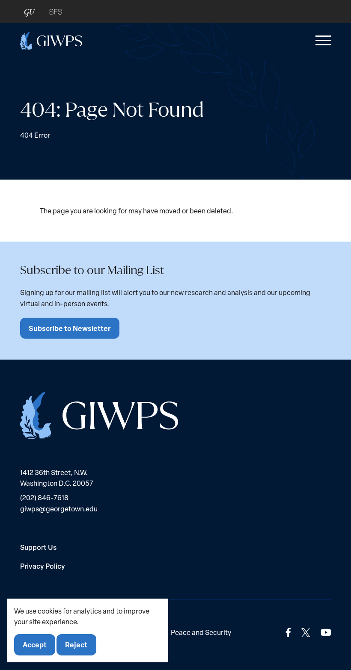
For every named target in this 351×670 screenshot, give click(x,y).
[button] (321, 40)
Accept (35, 644)
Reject (76, 644)
